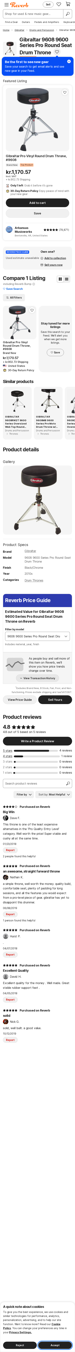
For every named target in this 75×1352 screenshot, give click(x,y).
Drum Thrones (34, 580)
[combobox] (33, 636)
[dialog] (37, 1327)
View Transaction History (39, 678)
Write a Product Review (37, 741)
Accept (55, 1345)
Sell (48, 4)
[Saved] (58, 4)
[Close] (69, 61)
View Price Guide (20, 700)
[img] (51, 229)
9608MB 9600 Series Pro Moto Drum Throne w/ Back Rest (46, 424)
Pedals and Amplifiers (46, 22)
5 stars (7, 750)
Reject (20, 1345)
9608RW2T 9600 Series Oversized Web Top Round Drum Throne (15, 424)
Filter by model (14, 629)
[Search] (67, 13)
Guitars (26, 22)
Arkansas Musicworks (23, 229)
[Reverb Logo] (19, 4)
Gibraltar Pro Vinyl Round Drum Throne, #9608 (36, 158)
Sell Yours (55, 700)
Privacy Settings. (20, 1332)
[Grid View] (60, 279)
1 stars (7, 772)
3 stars (7, 761)
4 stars (7, 756)
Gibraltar (30, 551)
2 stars (7, 767)
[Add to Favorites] (57, 51)
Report (10, 850)
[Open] (66, 636)
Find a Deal (11, 22)
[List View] (67, 279)
